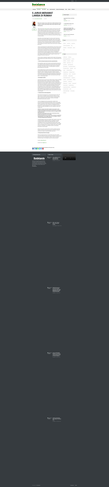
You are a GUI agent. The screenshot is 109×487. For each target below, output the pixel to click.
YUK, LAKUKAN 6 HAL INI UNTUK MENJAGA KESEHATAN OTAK (56, 158)
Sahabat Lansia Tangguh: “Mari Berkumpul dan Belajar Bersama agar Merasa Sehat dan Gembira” (69, 29)
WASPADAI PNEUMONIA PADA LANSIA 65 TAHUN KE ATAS (57, 419)
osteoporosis (70, 81)
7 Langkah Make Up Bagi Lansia (69, 23)
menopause (73, 77)
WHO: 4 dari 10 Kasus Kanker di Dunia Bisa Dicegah (56, 223)
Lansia (45, 28)
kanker (64, 70)
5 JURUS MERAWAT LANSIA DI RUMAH (42, 14)
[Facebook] (33, 148)
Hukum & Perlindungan (60, 9)
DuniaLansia (38, 485)
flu (72, 62)
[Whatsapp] (38, 148)
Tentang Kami (72, 485)
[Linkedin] (36, 148)
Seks (66, 9)
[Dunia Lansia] (39, 5)
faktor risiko (69, 62)
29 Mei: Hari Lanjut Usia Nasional (69, 34)
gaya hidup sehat (70, 64)
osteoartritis (65, 81)
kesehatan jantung (69, 70)
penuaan (70, 83)
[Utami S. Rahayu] (34, 24)
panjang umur (65, 83)
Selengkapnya (34, 166)
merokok (64, 79)
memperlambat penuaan (66, 77)
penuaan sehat (65, 85)
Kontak (76, 485)
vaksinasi (64, 92)
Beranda (34, 9)
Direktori (73, 9)
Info (47, 9)
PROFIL (34, 29)
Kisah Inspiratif (52, 9)
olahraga (74, 79)
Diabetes (64, 62)
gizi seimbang (65, 66)
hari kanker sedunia (66, 68)
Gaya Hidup (44, 9)
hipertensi (71, 68)
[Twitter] (34, 148)
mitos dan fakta (69, 79)
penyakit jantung (71, 85)
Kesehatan (39, 9)
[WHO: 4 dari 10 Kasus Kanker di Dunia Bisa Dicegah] (49, 254)
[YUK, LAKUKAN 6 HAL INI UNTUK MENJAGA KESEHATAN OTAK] (49, 189)
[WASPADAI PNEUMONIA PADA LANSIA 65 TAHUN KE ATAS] (49, 450)
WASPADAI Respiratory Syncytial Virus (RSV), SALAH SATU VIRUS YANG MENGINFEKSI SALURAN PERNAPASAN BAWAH (57, 289)
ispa (74, 68)
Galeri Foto (68, 43)
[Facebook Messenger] (39, 148)
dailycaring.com (43, 140)
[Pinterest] (43, 148)
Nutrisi (69, 9)
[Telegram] (41, 148)
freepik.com (44, 142)
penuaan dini (74, 83)
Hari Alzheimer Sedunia (72, 66)
